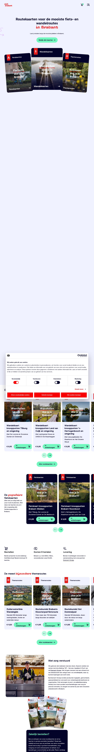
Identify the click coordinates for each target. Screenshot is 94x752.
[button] (23, 446)
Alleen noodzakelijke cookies (20, 395)
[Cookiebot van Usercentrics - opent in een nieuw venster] (79, 355)
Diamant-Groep (68, 560)
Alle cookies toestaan (74, 395)
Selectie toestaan (47, 395)
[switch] (36, 382)
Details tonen (79, 389)
